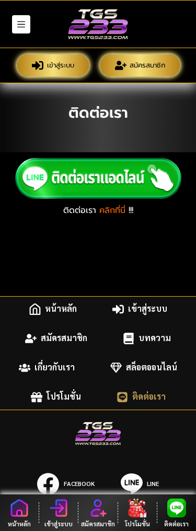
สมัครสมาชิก (147, 65)
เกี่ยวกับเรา (54, 367)
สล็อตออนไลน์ (151, 367)
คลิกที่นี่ (112, 210)
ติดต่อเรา (149, 396)
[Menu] (21, 24)
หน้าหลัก (61, 308)
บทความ (155, 338)
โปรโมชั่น (64, 396)
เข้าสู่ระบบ (60, 65)
